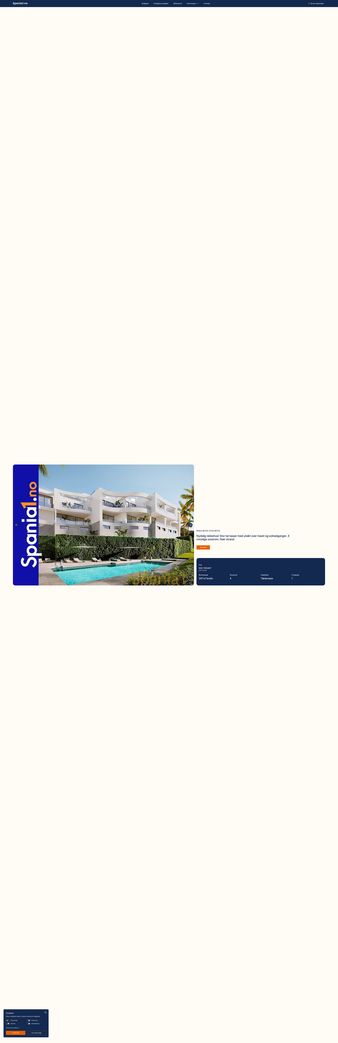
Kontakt (207, 3)
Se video (203, 547)
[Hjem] (20, 3)
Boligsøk (145, 3)
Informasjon (191, 3)
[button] (16, 525)
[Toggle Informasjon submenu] (198, 3)
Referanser (177, 3)
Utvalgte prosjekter (161, 3)
